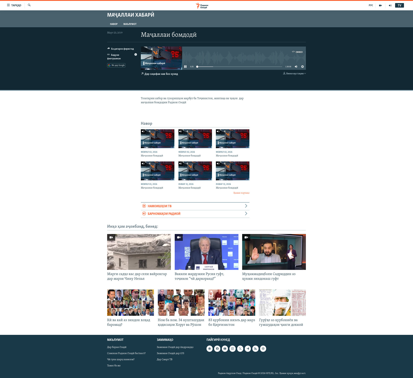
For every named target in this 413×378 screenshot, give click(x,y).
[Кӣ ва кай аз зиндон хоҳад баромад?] (130, 302)
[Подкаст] (263, 349)
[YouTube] (380, 5)
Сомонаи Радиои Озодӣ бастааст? (126, 353)
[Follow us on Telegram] (248, 349)
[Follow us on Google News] (209, 349)
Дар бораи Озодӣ (116, 347)
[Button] (120, 50)
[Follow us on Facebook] (217, 349)
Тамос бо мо (114, 365)
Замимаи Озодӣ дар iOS (170, 353)
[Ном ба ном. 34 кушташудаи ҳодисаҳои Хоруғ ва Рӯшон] (181, 302)
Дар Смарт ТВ (164, 359)
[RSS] (255, 349)
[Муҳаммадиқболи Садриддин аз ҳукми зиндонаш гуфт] (274, 252)
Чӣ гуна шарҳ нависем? (120, 359)
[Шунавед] (390, 5)
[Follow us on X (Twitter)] (240, 349)
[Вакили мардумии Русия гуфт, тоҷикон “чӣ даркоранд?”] (206, 252)
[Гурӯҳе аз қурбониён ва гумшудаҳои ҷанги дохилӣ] (282, 302)
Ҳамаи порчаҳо (241, 193)
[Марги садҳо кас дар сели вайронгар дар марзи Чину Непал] (139, 252)
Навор (114, 24)
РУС (371, 5)
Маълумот (129, 24)
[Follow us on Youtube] (225, 349)
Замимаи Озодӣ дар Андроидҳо (175, 347)
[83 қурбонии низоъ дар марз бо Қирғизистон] (231, 302)
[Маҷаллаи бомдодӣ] (157, 138)
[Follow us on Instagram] (232, 349)
